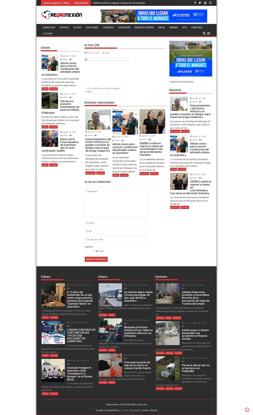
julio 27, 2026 (74, 322)
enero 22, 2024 (190, 323)
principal (100, 173)
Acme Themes (150, 410)
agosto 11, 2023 (191, 358)
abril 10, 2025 (189, 285)
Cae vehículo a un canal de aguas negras (103, 90)
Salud (161, 27)
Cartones (196, 27)
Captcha (89, 246)
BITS (184, 27)
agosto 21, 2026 (94, 131)
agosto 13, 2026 (133, 320)
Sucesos (64, 27)
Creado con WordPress (107, 410)
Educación (124, 27)
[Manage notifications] (247, 409)
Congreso (108, 27)
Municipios (49, 27)
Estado (77, 27)
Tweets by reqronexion (181, 81)
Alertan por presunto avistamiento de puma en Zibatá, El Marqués (127, 2)
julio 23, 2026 (74, 360)
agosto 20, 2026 (69, 132)
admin (107, 53)
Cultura (47, 33)
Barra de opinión (144, 27)
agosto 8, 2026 (132, 355)
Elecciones (92, 27)
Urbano (173, 27)
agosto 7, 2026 (75, 285)
